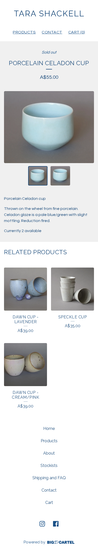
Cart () (76, 32)
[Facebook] (56, 524)
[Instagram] (42, 524)
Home (49, 428)
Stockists (49, 465)
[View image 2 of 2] (60, 176)
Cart (49, 502)
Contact (52, 32)
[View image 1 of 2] (38, 176)
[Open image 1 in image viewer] (49, 127)
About (49, 453)
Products (24, 32)
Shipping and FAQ (49, 477)
